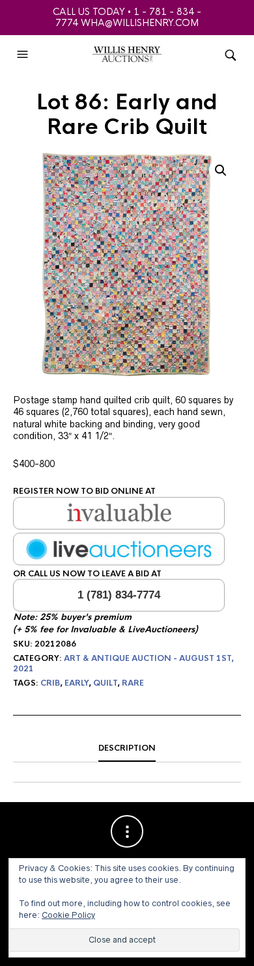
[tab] (127, 748)
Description (127, 748)
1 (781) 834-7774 (119, 595)
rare (133, 683)
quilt (105, 683)
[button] (24, 54)
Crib (50, 683)
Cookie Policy (68, 915)
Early (76, 683)
